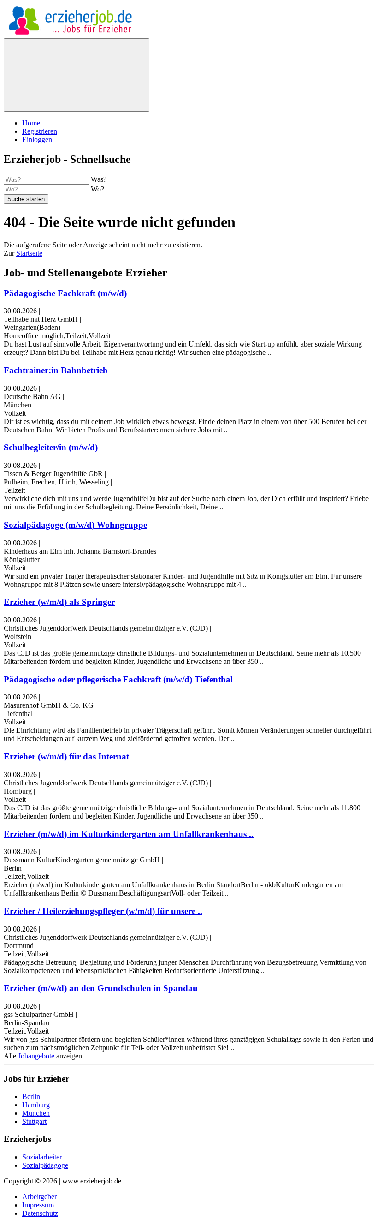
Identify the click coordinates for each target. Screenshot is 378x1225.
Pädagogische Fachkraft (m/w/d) (65, 293)
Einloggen (37, 139)
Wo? (97, 189)
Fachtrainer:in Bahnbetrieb (56, 370)
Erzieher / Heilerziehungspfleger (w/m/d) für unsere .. (103, 911)
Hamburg (36, 1105)
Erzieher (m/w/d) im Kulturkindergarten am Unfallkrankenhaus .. (129, 834)
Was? (98, 179)
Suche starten (26, 199)
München (36, 1113)
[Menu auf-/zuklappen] (76, 75)
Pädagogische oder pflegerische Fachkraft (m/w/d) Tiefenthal (118, 679)
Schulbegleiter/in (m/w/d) (51, 447)
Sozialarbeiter (42, 1157)
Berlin (31, 1096)
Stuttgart (34, 1121)
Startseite (29, 253)
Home (31, 123)
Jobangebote (36, 1056)
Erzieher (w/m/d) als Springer (59, 602)
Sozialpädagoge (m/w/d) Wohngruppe (75, 525)
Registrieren (39, 131)
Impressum (38, 1205)
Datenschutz (40, 1213)
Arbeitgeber (39, 1197)
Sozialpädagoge (45, 1165)
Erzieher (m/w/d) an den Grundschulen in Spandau (101, 988)
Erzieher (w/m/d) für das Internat (66, 756)
